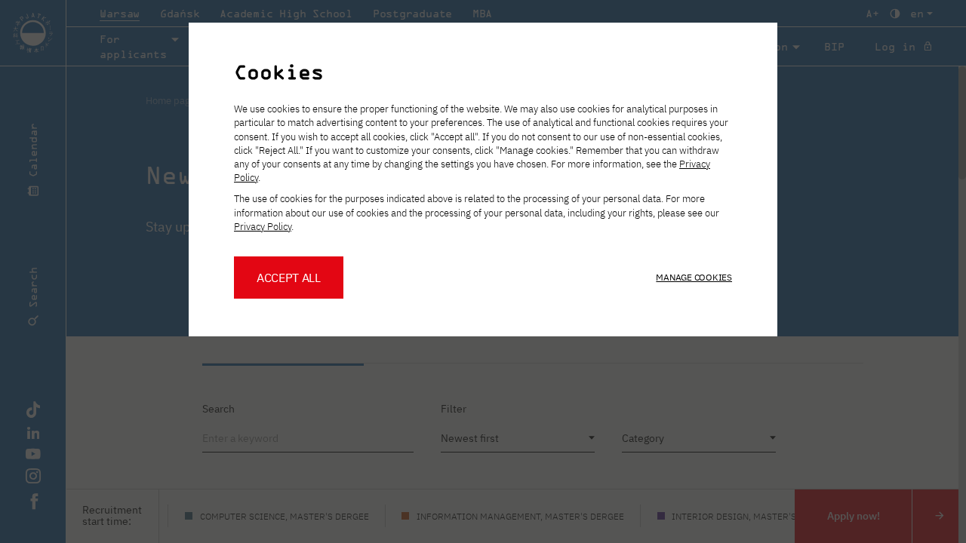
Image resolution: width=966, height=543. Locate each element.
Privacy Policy (262, 226)
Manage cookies (694, 277)
